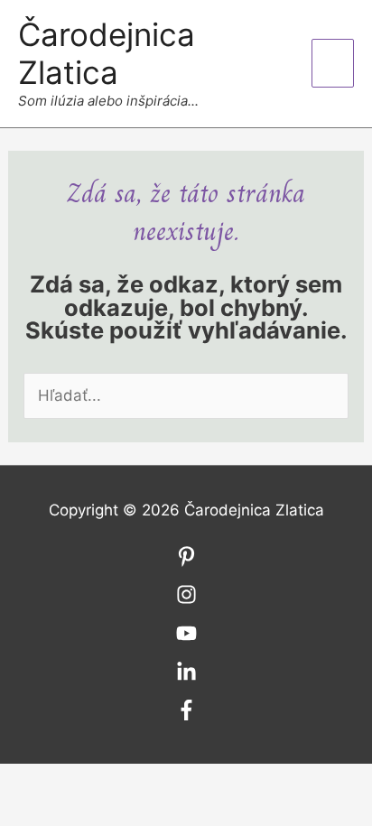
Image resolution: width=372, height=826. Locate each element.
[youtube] (186, 638)
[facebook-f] (186, 715)
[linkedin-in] (186, 677)
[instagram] (186, 599)
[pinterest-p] (186, 561)
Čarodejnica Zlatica (106, 53)
